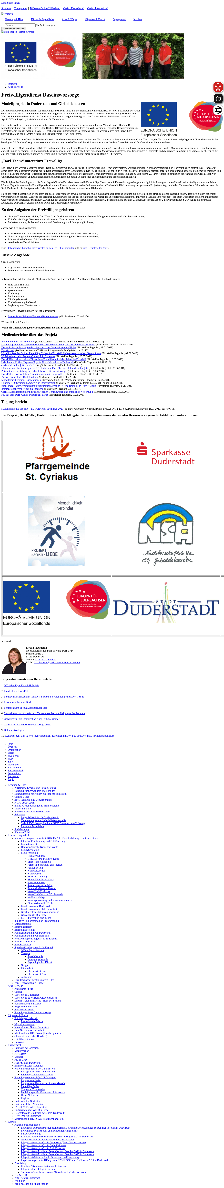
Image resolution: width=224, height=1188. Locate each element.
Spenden (18, 1056)
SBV (10, 761)
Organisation (14, 749)
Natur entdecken (36, 882)
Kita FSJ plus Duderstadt (27, 1062)
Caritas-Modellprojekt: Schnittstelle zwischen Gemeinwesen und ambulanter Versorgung (47, 391)
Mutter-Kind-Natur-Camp (41, 879)
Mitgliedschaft (21, 1050)
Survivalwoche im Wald (40, 885)
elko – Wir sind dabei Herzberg (30, 1036)
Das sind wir (7, 350)
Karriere (12, 1121)
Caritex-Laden (21, 796)
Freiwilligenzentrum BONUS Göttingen (35, 1077)
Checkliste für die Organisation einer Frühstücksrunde (32, 719)
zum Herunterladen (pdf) (95, 248)
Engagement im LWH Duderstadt (31, 1110)
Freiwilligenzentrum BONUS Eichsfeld (34, 1068)
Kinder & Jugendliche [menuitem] (42, 19)
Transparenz (20, 8)
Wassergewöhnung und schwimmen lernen (50, 900)
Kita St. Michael (22, 944)
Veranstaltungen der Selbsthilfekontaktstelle (43, 820)
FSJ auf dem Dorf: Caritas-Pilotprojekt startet (24, 394)
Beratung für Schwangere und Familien (34, 790)
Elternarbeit (27, 968)
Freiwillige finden (30, 1086)
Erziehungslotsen (23, 926)
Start (10, 743)
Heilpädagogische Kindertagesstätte (39, 847)
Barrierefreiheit (15, 770)
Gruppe (25, 965)
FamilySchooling (30, 850)
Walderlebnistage (36, 897)
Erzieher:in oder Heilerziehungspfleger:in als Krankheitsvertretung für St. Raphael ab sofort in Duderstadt (75, 1127)
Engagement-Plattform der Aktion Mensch (43, 1083)
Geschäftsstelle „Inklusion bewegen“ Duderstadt (39, 1113)
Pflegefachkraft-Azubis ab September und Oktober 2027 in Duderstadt (57, 1154)
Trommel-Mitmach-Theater (42, 888)
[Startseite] (7, 13)
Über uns (12, 746)
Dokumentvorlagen (14, 730)
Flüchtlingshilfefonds (25, 1039)
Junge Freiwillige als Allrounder (17, 341)
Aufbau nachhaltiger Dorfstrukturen (19, 377)
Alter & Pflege (15, 86)
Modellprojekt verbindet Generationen (21, 380)
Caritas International (97, 8)
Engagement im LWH (25, 1006)
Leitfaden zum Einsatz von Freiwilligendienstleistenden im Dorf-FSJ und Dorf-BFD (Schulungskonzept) (59, 735)
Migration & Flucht (18, 1015)
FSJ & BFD (20, 1059)
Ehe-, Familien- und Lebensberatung (33, 799)
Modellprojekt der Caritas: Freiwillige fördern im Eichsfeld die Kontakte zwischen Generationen (51, 353)
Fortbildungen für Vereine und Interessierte (43, 1092)
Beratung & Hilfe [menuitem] (14, 19)
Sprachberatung (22, 923)
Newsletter (20, 1053)
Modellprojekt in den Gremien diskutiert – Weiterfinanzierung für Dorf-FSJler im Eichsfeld (48, 344)
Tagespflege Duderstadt (26, 994)
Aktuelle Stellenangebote (27, 1124)
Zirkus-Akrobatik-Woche (41, 903)
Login (11, 779)
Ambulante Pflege (23, 988)
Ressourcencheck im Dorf (17, 702)
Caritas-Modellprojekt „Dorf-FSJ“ (19, 365)
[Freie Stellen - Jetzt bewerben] (17, 31)
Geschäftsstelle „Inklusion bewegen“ (40, 912)
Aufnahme (26, 977)
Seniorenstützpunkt (24, 1009)
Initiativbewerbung (31, 1133)
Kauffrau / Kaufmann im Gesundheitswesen (44, 1166)
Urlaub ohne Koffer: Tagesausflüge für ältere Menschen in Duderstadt (37, 362)
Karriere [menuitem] (137, 19)
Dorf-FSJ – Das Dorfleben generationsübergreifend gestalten (32, 374)
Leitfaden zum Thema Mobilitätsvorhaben (25, 707)
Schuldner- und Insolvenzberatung (32, 811)
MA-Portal (13, 755)
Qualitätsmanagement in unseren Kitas (34, 980)
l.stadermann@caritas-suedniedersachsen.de (57, 662)
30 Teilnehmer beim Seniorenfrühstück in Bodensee (28, 356)
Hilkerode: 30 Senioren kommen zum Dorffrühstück (28, 382)
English (25, 1098)
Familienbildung (29, 852)
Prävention (13, 764)
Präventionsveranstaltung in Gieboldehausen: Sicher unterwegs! (34, 371)
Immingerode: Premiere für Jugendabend (22, 388)
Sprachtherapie (35, 956)
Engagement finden (31, 1080)
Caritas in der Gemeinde (27, 1047)
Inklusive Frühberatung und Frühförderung (36, 805)
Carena (18, 991)
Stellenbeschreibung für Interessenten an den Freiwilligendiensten (40, 248)
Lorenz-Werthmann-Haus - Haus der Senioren (38, 1000)
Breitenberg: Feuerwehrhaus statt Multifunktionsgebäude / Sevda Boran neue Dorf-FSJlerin (48, 385)
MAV (11, 758)
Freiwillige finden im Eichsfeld (37, 1074)
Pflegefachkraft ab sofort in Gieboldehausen (43, 1145)
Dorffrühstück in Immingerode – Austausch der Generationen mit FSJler (38, 347)
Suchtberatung (21, 829)
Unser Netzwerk (29, 1095)
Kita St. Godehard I (24, 941)
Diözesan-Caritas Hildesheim (45, 8)
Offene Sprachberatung (33, 950)
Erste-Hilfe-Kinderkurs (39, 861)
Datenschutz (14, 773)
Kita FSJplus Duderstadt (27, 1178)
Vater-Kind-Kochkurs (39, 891)
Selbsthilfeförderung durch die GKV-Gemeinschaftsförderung (53, 823)
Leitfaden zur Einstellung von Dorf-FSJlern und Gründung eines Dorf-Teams (44, 696)
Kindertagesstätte (30, 844)
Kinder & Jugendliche (19, 835)
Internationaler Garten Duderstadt (31, 1027)
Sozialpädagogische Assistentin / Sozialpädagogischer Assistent (53, 1172)
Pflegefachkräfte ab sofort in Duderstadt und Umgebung (50, 1157)
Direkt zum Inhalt (10, 2)
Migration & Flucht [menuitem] (95, 19)
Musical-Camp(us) (37, 876)
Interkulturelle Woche (32, 1021)
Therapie (25, 953)
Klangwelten (34, 873)
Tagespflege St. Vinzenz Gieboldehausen (35, 997)
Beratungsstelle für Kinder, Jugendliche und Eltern (40, 793)
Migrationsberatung (24, 1024)
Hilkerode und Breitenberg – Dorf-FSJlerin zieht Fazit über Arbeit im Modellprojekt (44, 368)
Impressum (13, 776)
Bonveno (19, 1042)
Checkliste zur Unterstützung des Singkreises (27, 724)
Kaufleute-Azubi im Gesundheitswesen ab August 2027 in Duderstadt (57, 1136)
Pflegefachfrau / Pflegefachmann (38, 1169)
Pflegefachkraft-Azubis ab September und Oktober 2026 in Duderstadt (57, 1151)
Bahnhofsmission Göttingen (28, 1065)
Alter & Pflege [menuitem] (69, 19)
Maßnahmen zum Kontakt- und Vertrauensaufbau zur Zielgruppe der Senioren (44, 713)
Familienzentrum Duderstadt (35, 906)
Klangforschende (36, 870)
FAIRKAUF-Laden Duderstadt (30, 1107)
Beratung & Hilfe (17, 785)
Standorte (6, 8)
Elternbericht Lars (37, 971)
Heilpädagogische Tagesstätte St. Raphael (36, 938)
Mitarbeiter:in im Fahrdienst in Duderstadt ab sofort (47, 1139)
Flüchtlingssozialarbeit (26, 1018)
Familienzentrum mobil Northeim (31, 935)
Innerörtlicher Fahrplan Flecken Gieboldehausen (33, 316)
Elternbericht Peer (37, 974)
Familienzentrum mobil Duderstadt (39, 909)
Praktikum (19, 1180)
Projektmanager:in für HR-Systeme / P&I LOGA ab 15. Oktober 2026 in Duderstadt (64, 1160)
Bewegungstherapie (38, 959)
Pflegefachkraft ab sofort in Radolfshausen (43, 1148)
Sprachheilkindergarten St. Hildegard (33, 947)
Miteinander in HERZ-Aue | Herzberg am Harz (38, 1033)
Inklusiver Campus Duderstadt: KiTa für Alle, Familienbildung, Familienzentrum (56, 838)
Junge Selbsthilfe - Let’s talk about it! (40, 817)
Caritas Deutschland (73, 8)
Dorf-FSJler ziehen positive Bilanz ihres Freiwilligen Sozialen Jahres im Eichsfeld (43, 359)
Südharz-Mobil (22, 832)
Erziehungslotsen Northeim (28, 1104)
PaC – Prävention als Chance (36, 917)
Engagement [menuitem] (119, 19)
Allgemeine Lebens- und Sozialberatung (35, 787)
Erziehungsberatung (24, 929)
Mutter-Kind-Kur (23, 808)
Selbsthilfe (19, 814)
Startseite (12, 83)
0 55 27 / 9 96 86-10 (45, 659)
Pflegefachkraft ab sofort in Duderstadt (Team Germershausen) (53, 1142)
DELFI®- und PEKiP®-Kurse (43, 858)
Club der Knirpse (36, 855)
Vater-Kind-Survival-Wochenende (45, 894)
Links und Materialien (32, 826)
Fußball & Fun (35, 867)
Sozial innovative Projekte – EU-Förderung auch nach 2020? (32, 408)
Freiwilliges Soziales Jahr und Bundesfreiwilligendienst (49, 1130)
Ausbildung (20, 1163)
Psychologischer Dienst (40, 962)
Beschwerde (14, 767)
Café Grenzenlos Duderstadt (29, 1030)
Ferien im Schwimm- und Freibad (45, 864)
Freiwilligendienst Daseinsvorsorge (32, 1012)
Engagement (14, 1045)
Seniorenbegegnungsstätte (27, 1003)
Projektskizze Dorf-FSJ (16, 691)
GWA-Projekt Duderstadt (34, 915)
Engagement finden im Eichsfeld (38, 1071)
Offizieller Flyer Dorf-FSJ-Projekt (21, 685)
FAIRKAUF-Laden (24, 802)
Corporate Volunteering (33, 1089)
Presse (11, 752)
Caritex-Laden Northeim (27, 1101)
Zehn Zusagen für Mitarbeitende (31, 1183)
